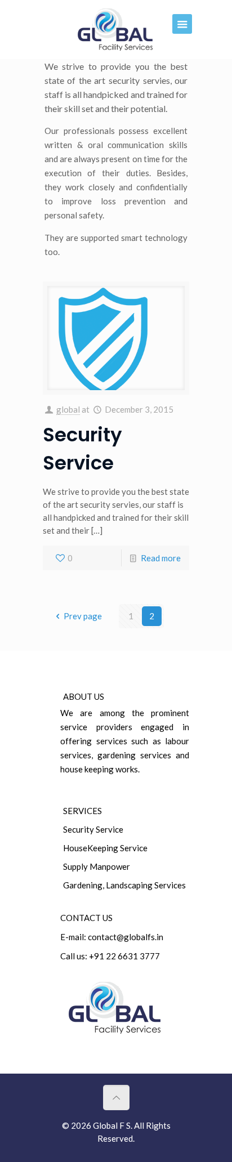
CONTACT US (86, 918)
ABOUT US (83, 696)
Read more (161, 558)
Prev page (83, 616)
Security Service (93, 829)
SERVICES (82, 811)
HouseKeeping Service (105, 848)
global (68, 409)
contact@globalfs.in (125, 937)
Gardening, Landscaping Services (124, 885)
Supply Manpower (96, 866)
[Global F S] (116, 29)
